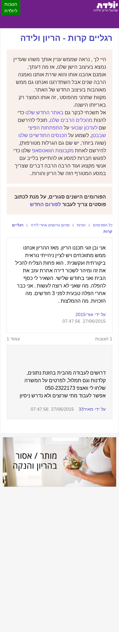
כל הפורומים (102, 225)
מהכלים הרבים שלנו (71, 120)
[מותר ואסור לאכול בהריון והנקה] (59, 462)
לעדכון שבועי (83, 127)
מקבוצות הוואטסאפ (53, 150)
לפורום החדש (45, 204)
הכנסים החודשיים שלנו (42, 135)
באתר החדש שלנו (44, 112)
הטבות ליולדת (10, 7)
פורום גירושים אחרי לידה (50, 225)
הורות (81, 225)
